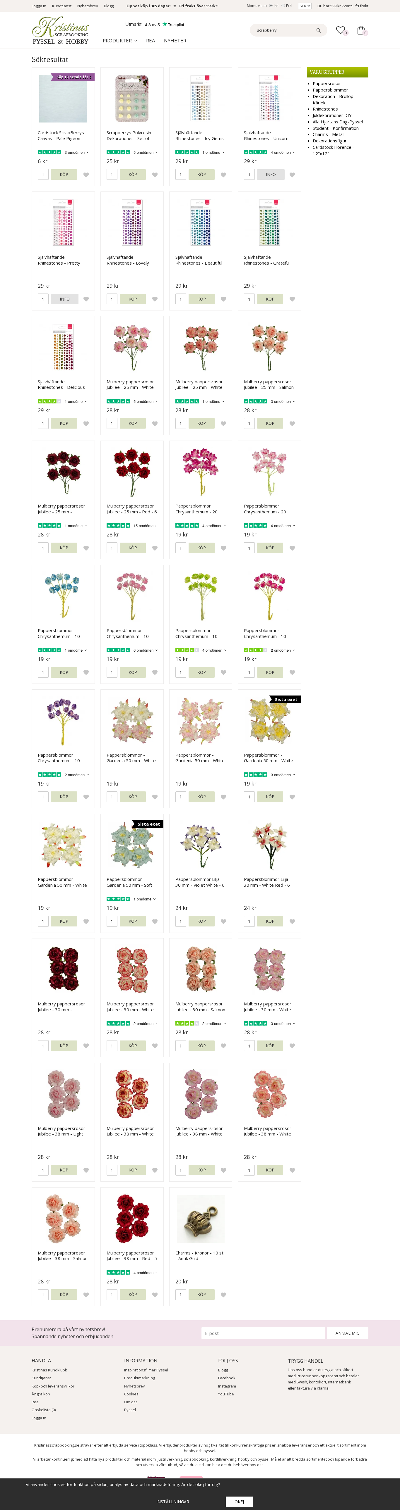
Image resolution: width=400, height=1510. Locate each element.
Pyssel (130, 1409)
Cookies (131, 1394)
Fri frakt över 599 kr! (198, 5)
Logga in (39, 5)
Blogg (109, 5)
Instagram (227, 1386)
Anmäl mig (348, 1333)
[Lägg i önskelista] (86, 174)
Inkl (276, 5)
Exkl (289, 5)
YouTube (226, 1394)
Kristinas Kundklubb (49, 1370)
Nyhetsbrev (87, 5)
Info (271, 174)
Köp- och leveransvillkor (53, 1386)
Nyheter (175, 40)
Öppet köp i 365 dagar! (149, 5)
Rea (150, 40)
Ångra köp (41, 1394)
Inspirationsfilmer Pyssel (146, 1370)
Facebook (226, 1377)
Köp (64, 174)
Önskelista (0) (44, 1409)
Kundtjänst (61, 5)
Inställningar (172, 1501)
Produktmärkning (139, 1377)
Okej (239, 1501)
